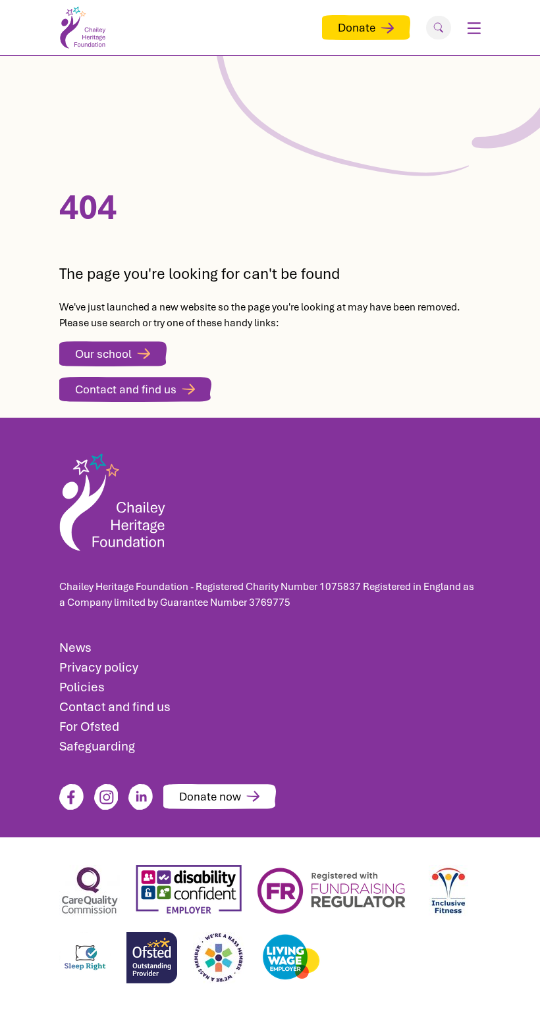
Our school (103, 354)
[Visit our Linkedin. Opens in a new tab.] (140, 797)
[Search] (439, 27)
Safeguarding (97, 746)
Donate (356, 27)
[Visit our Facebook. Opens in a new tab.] (71, 797)
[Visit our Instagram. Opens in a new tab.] (106, 797)
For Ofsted (89, 726)
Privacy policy (98, 667)
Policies (82, 687)
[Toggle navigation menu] (474, 27)
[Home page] (85, 28)
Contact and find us (125, 389)
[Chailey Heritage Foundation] (270, 498)
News (75, 647)
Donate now (210, 796)
